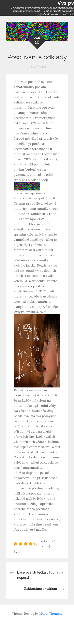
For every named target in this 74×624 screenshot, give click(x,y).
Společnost (37, 67)
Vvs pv (65, 3)
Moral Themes (50, 613)
